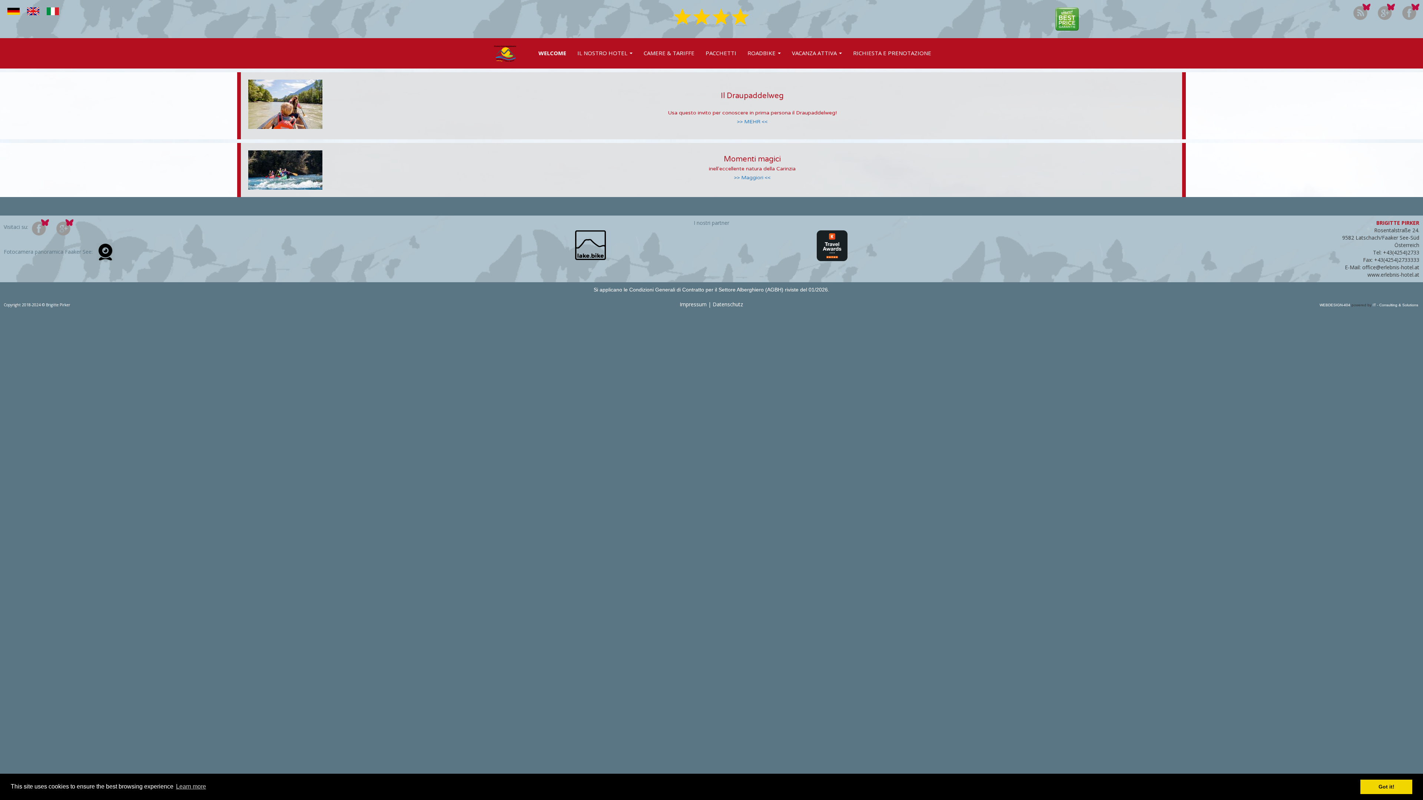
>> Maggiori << (752, 177)
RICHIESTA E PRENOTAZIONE (892, 53)
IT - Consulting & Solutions (1394, 305)
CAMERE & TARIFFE (669, 53)
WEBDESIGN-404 (1335, 305)
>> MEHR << (752, 122)
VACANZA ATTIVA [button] (815, 53)
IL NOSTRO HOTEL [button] (603, 53)
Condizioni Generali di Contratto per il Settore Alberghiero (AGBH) (707, 290)
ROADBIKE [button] (762, 53)
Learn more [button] (191, 786)
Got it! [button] (1386, 787)
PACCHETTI (721, 53)
